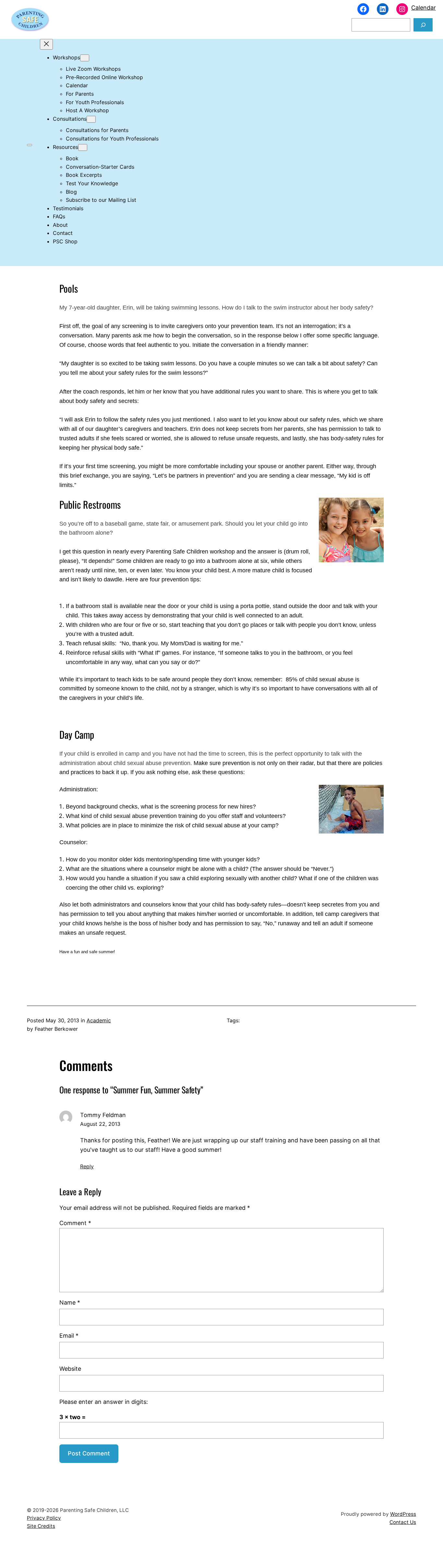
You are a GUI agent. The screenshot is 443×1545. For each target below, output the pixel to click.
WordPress (403, 1514)
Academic (99, 1020)
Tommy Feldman (103, 1115)
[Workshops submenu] (84, 58)
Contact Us (402, 1522)
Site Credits (41, 1526)
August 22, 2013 (100, 1124)
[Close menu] (46, 44)
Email (68, 1335)
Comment (75, 1223)
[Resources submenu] (82, 147)
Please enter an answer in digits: (103, 1401)
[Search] (423, 24)
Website (70, 1368)
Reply (87, 1166)
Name (69, 1302)
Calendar (423, 7)
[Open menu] (29, 145)
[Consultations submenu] (91, 119)
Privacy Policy (44, 1518)
